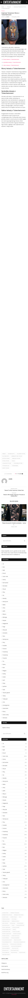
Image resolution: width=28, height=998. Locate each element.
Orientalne (5, 633)
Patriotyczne (5, 639)
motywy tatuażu (13, 917)
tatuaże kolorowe (17, 933)
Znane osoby (6, 714)
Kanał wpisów (4, 966)
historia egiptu (11, 453)
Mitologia (5, 617)
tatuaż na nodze (5, 946)
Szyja (4, 689)
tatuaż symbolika (5, 952)
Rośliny (4, 673)
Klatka (4, 604)
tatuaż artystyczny (6, 463)
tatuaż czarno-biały (6, 927)
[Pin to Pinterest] (20, 473)
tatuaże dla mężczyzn (6, 933)
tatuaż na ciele (5, 944)
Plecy (4, 642)
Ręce (4, 667)
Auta (4, 567)
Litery (4, 607)
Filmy (4, 592)
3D (3, 564)
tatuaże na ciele (5, 465)
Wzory (4, 711)
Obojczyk (5, 630)
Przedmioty (5, 651)
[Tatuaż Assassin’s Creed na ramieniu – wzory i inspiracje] (14, 512)
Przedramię (5, 655)
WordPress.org (4, 972)
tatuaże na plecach (15, 935)
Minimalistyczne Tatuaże (7, 914)
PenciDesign (14, 994)
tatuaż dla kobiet (15, 927)
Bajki (4, 570)
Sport (4, 680)
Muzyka (4, 620)
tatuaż (13, 460)
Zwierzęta (5, 717)
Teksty (4, 695)
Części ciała (5, 576)
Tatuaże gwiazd (6, 692)
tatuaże (14, 929)
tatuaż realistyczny (18, 463)
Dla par (4, 589)
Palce (4, 636)
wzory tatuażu (5, 468)
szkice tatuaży (5, 923)
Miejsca (4, 614)
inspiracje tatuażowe (14, 912)
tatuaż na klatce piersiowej (15, 944)
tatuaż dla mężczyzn (6, 929)
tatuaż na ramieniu (6, 948)
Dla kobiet (5, 586)
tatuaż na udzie (15, 948)
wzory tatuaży (22, 952)
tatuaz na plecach (6, 925)
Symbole (5, 686)
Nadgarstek (5, 623)
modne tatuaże (5, 917)
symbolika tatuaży (15, 921)
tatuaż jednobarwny (15, 937)
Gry (3, 595)
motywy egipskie (6, 458)
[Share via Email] (22, 473)
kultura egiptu (5, 456)
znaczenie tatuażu (6, 954)
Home (2, 6)
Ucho (4, 702)
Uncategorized (6, 705)
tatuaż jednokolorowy (7, 939)
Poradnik (5, 645)
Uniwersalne (5, 708)
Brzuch (4, 573)
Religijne (4, 670)
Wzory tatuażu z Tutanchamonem (11, 59)
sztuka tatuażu (5, 460)
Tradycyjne (5, 699)
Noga (4, 626)
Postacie (9, 6)
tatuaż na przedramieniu (16, 946)
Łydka (4, 611)
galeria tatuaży (5, 912)
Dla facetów (5, 582)
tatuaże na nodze (5, 935)
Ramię (4, 664)
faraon (4, 453)
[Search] (26, 2)
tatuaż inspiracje (5, 937)
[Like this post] (16, 473)
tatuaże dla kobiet (16, 931)
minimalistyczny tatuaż (16, 456)
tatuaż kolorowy (17, 939)
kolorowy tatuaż (21, 453)
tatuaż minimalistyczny (6, 942)
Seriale (4, 677)
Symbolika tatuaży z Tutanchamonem (12, 62)
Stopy (4, 683)
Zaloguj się (4, 963)
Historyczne (5, 601)
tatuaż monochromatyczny (19, 942)
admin (7, 16)
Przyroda (5, 658)
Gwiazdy (4, 598)
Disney (4, 579)
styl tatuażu (14, 919)
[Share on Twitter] (19, 473)
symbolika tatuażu (16, 458)
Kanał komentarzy (5, 969)
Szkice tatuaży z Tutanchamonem (11, 65)
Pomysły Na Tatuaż (5, 919)
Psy (3, 661)
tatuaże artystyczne (6, 931)
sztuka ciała (12, 923)
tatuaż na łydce (5, 950)
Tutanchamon (15, 465)
